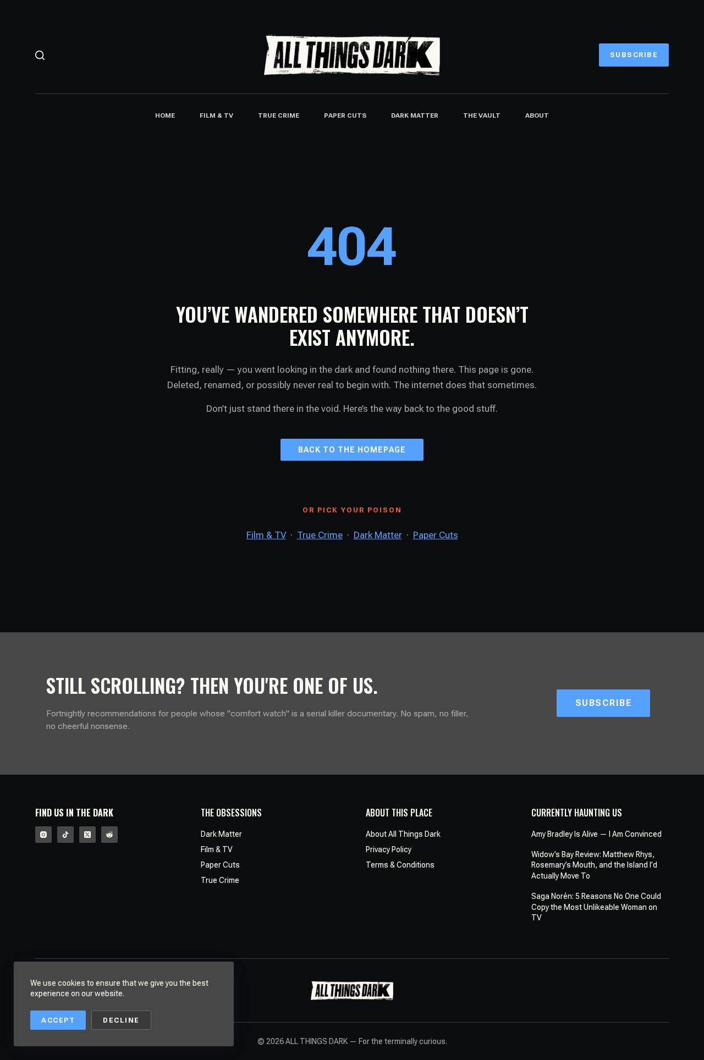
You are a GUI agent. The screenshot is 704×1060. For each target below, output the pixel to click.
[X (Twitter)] (87, 834)
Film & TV (216, 115)
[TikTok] (65, 834)
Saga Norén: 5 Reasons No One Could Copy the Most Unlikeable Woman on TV (596, 907)
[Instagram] (43, 834)
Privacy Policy (388, 849)
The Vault (482, 115)
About (537, 115)
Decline (121, 1020)
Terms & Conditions (400, 864)
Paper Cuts (345, 115)
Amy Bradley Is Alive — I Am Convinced (596, 834)
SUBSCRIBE (634, 55)
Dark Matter (414, 115)
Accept (58, 1020)
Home (165, 115)
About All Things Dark (403, 834)
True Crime (278, 115)
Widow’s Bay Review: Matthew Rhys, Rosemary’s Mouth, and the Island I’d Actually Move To (594, 865)
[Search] (40, 55)
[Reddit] (109, 834)
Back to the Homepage (352, 449)
